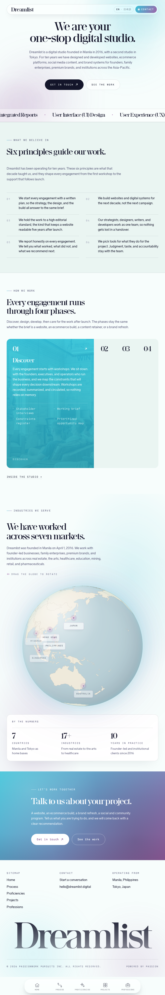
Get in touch (61, 84)
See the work (103, 84)
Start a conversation (73, 880)
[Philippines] (37, 636)
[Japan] (56, 616)
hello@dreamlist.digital (75, 887)
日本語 (127, 9)
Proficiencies (16, 893)
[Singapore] (26, 647)
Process (12, 887)
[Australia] (64, 685)
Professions (15, 907)
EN (118, 9)
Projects (12, 900)
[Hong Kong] (35, 627)
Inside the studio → (24, 476)
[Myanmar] (26, 630)
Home (11, 880)
